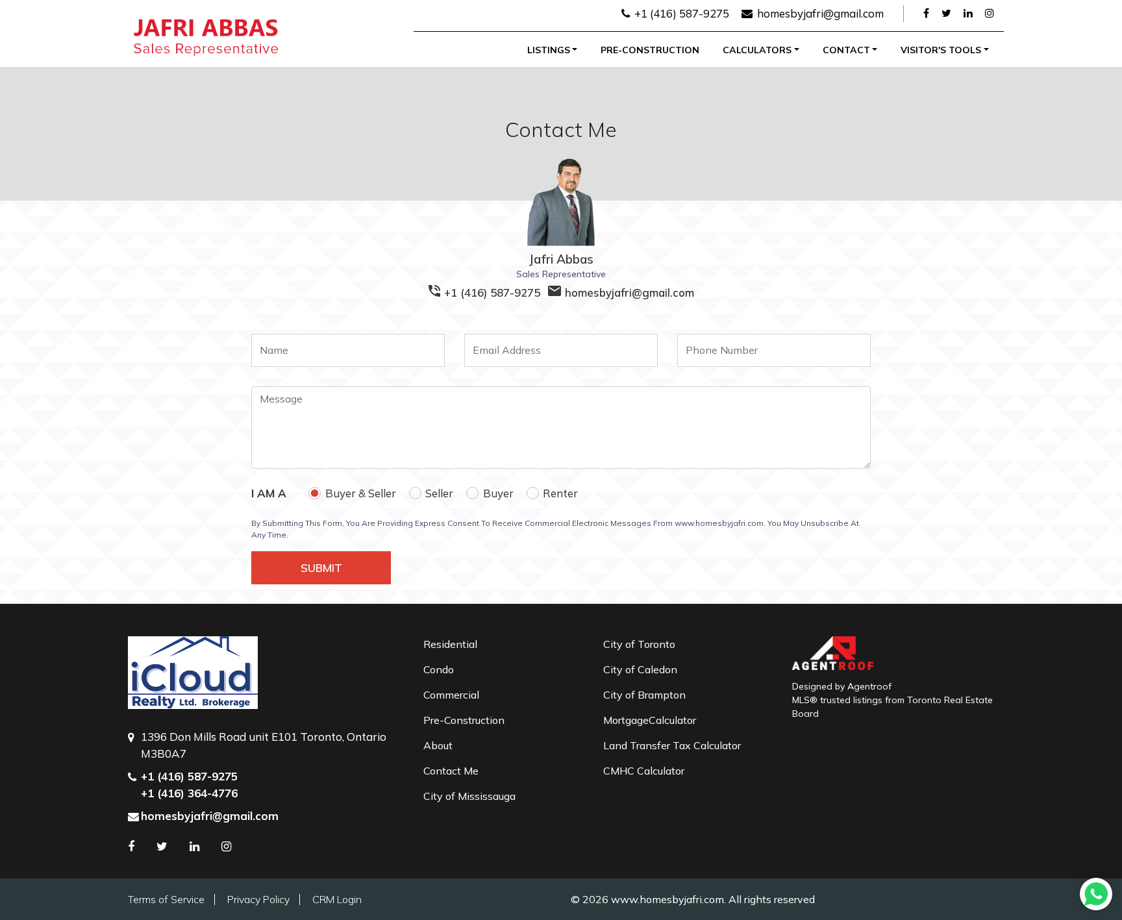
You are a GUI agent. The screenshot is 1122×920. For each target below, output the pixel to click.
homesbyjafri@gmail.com (819, 13)
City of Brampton (644, 694)
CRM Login (337, 899)
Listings (548, 50)
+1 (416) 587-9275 (680, 13)
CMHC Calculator (643, 770)
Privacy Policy (258, 899)
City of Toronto (639, 644)
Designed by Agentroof (841, 686)
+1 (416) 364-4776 (189, 793)
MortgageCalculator (649, 720)
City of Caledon (640, 669)
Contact (846, 50)
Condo (438, 669)
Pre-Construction (650, 50)
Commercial (451, 694)
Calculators (757, 50)
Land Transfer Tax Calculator (672, 745)
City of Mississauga (469, 795)
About (438, 745)
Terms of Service (166, 899)
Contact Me (451, 770)
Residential (450, 644)
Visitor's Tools (941, 50)
